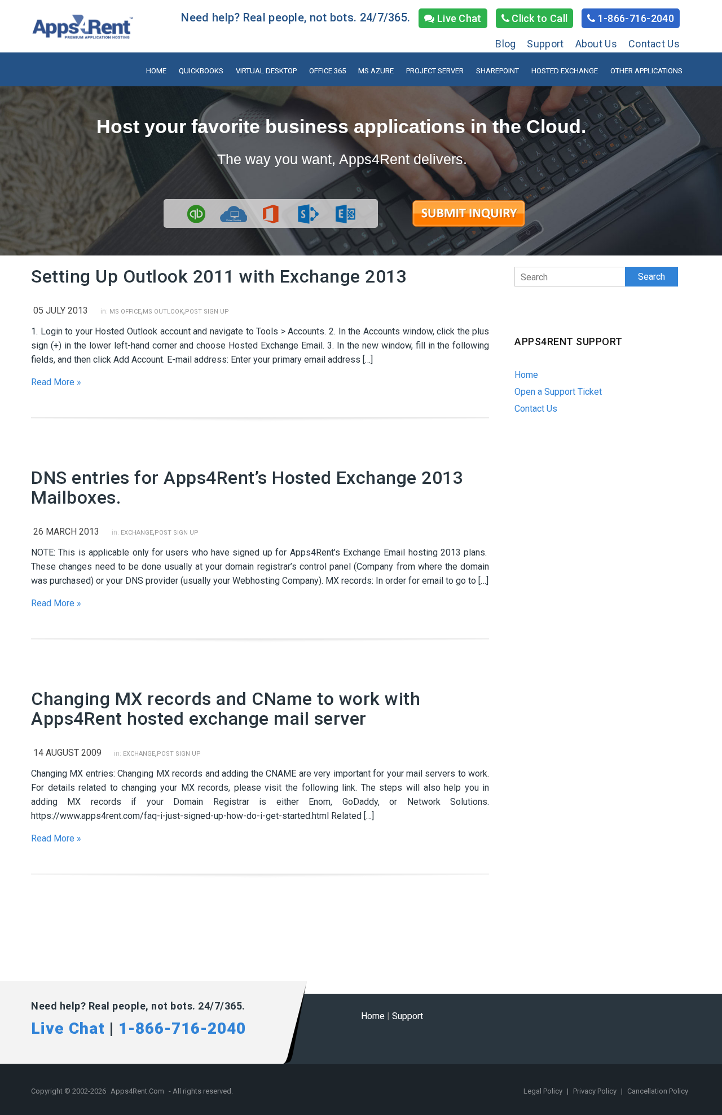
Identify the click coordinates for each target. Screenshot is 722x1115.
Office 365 (327, 71)
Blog (505, 44)
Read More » (56, 382)
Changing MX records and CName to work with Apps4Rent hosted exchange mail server (225, 708)
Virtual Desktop (266, 71)
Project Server (435, 71)
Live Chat (458, 18)
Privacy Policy (595, 1091)
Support (545, 44)
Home (156, 71)
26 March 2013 (66, 531)
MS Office (125, 311)
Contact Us (654, 44)
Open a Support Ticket (558, 391)
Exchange (137, 532)
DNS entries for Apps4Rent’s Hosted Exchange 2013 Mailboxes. (247, 487)
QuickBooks (201, 71)
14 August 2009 (67, 752)
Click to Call (538, 18)
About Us (596, 44)
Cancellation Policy (657, 1091)
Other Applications (646, 71)
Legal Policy (543, 1091)
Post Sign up (207, 311)
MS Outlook (163, 311)
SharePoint (497, 71)
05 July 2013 (60, 310)
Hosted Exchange (564, 71)
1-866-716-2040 (635, 18)
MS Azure (376, 71)
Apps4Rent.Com (137, 1091)
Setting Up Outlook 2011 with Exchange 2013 (219, 276)
